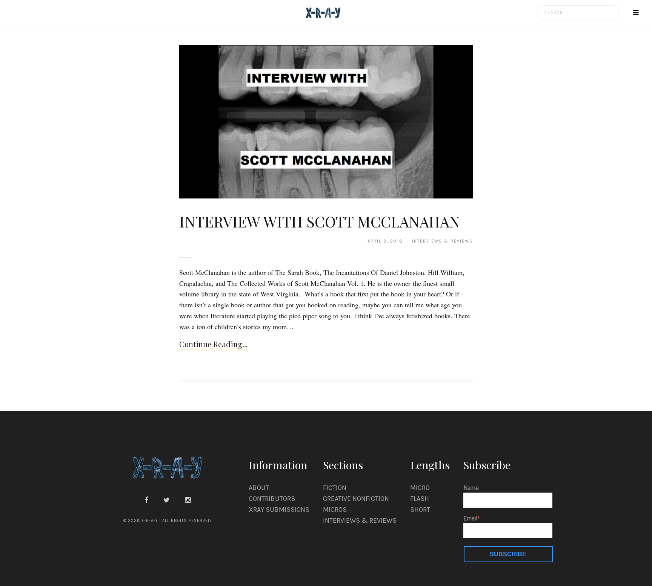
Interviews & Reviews (360, 520)
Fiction (334, 488)
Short (420, 509)
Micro (420, 488)
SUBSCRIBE (508, 554)
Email (470, 519)
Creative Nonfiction (356, 498)
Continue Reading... (213, 344)
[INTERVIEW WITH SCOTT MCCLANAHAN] (326, 121)
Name (471, 488)
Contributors (272, 498)
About (259, 488)
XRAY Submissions (279, 509)
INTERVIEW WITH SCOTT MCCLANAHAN (319, 221)
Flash (419, 498)
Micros (335, 509)
